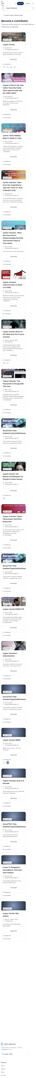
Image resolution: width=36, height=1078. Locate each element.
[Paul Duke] (7, 363)
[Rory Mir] (11, 67)
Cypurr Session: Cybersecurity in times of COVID (12, 285)
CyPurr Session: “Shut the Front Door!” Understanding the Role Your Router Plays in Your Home (13, 238)
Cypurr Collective (11, 8)
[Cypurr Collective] (3, 8)
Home (2, 1066)
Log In (28, 3)
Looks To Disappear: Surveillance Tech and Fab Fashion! (12, 870)
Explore (3, 1069)
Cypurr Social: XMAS (12, 740)
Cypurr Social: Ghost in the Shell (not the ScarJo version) (13, 334)
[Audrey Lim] (4, 762)
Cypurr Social (8, 44)
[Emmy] (4, 498)
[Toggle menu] (33, 3)
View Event (13, 59)
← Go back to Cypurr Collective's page (13, 15)
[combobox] (15, 1054)
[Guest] (4, 67)
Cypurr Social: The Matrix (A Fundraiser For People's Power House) (13, 476)
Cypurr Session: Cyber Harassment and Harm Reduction (12, 519)
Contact (3, 1075)
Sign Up (20, 3)
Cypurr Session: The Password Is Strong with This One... (13, 383)
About (3, 1072)
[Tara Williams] (4, 363)
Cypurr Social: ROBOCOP (13, 609)
